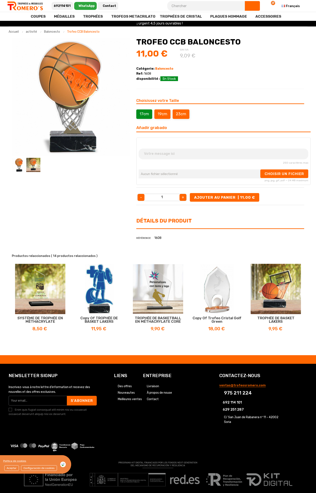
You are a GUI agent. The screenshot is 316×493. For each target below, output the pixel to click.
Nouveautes (126, 393)
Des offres (125, 386)
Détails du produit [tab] (164, 221)
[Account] (260, 6)
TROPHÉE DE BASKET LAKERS (276, 319)
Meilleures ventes (130, 399)
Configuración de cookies (39, 468)
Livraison (153, 386)
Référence (143, 238)
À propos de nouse (159, 393)
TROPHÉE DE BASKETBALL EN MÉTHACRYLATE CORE (158, 319)
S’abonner (82, 400)
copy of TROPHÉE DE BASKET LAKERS (99, 319)
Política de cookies (14, 460)
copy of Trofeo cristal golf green (217, 319)
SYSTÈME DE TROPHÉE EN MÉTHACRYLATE (40, 319)
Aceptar (12, 468)
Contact (153, 399)
